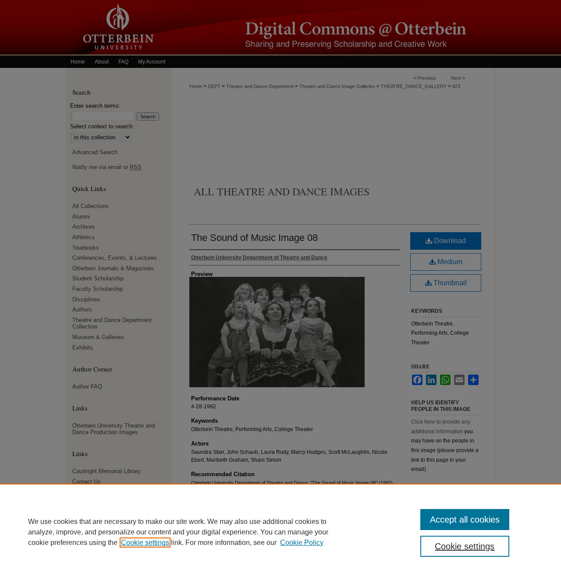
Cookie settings (145, 542)
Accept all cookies (465, 519)
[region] (280, 532)
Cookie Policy (301, 542)
